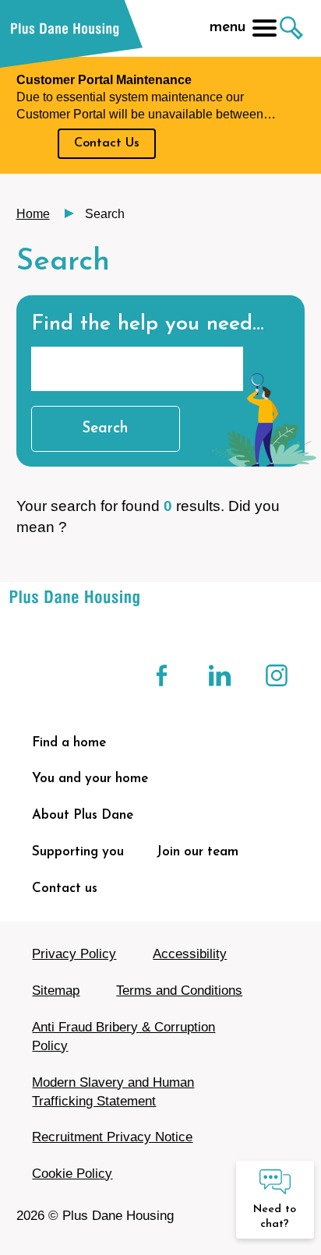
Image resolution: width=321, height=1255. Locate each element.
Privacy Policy (74, 954)
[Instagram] (277, 675)
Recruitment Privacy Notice (112, 1137)
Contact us (64, 888)
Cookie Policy (72, 1173)
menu (227, 27)
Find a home (69, 742)
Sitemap (55, 990)
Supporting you (78, 851)
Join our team (197, 851)
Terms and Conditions (179, 990)
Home (33, 213)
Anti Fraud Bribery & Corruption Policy (123, 1036)
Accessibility (190, 954)
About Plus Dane (82, 815)
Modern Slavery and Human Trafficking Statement (113, 1092)
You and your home (90, 778)
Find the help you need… (147, 324)
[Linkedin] (220, 675)
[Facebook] (163, 675)
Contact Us (106, 143)
